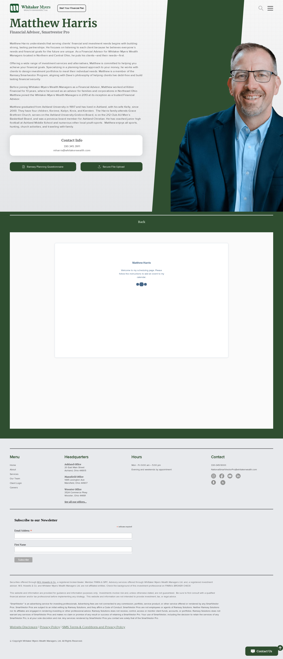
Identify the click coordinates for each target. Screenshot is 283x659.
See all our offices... (76, 501)
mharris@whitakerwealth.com (72, 150)
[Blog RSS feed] (222, 482)
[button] (71, 8)
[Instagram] (213, 476)
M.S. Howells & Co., (47, 582)
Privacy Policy (50, 627)
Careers (14, 487)
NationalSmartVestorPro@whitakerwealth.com (234, 469)
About (13, 469)
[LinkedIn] (238, 476)
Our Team (15, 478)
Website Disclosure (24, 627)
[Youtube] (229, 476)
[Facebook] (221, 476)
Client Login (16, 483)
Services (14, 474)
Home (13, 465)
